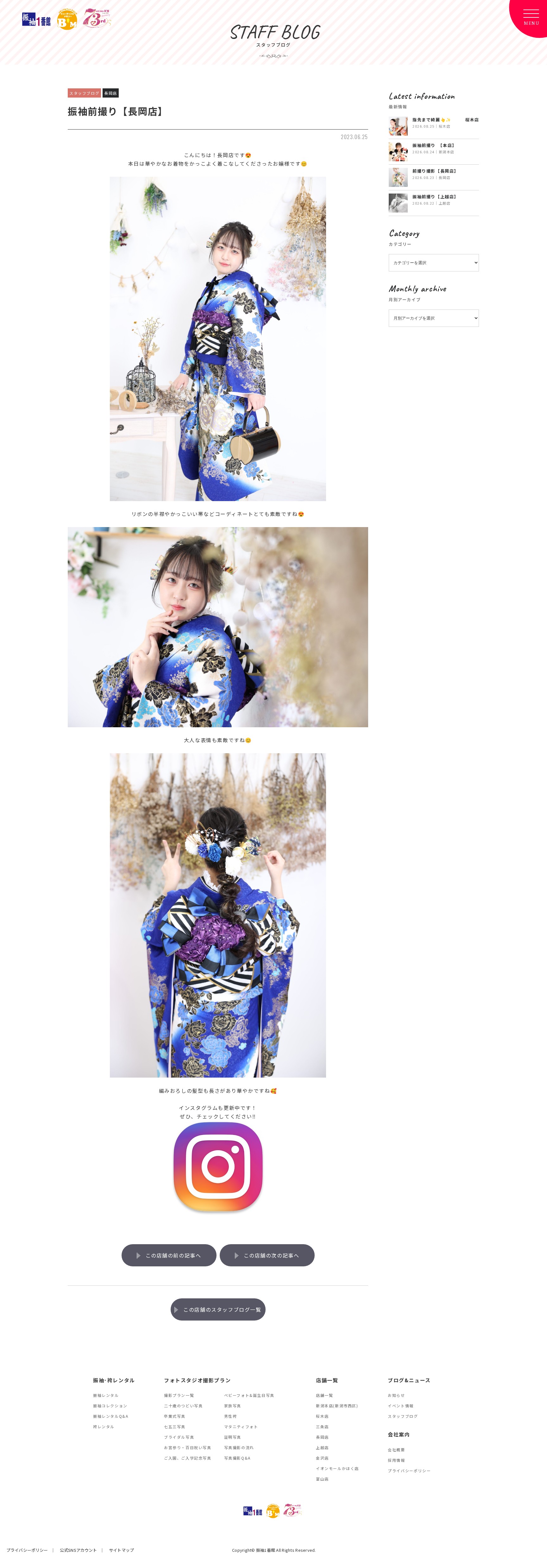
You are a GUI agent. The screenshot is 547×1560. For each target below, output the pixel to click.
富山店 (322, 1478)
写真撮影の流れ (239, 1447)
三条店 (322, 1426)
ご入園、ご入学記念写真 (187, 1458)
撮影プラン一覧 (179, 1395)
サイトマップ (121, 1550)
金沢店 (322, 1458)
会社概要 (396, 1449)
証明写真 (232, 1437)
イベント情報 (401, 1405)
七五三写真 (174, 1426)
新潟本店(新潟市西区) (337, 1405)
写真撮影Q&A (237, 1458)
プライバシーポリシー (409, 1470)
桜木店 (322, 1416)
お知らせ (396, 1395)
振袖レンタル (106, 1395)
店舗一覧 (324, 1395)
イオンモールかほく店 (337, 1468)
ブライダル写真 (179, 1437)
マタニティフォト (241, 1426)
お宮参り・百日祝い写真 (187, 1447)
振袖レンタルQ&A (110, 1416)
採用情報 (396, 1460)
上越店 (322, 1447)
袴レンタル (104, 1426)
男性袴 (230, 1416)
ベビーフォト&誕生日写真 (249, 1395)
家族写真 (232, 1405)
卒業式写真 (174, 1416)
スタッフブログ (403, 1416)
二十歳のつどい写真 (183, 1405)
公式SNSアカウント (78, 1550)
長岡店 (322, 1437)
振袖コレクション (110, 1405)
